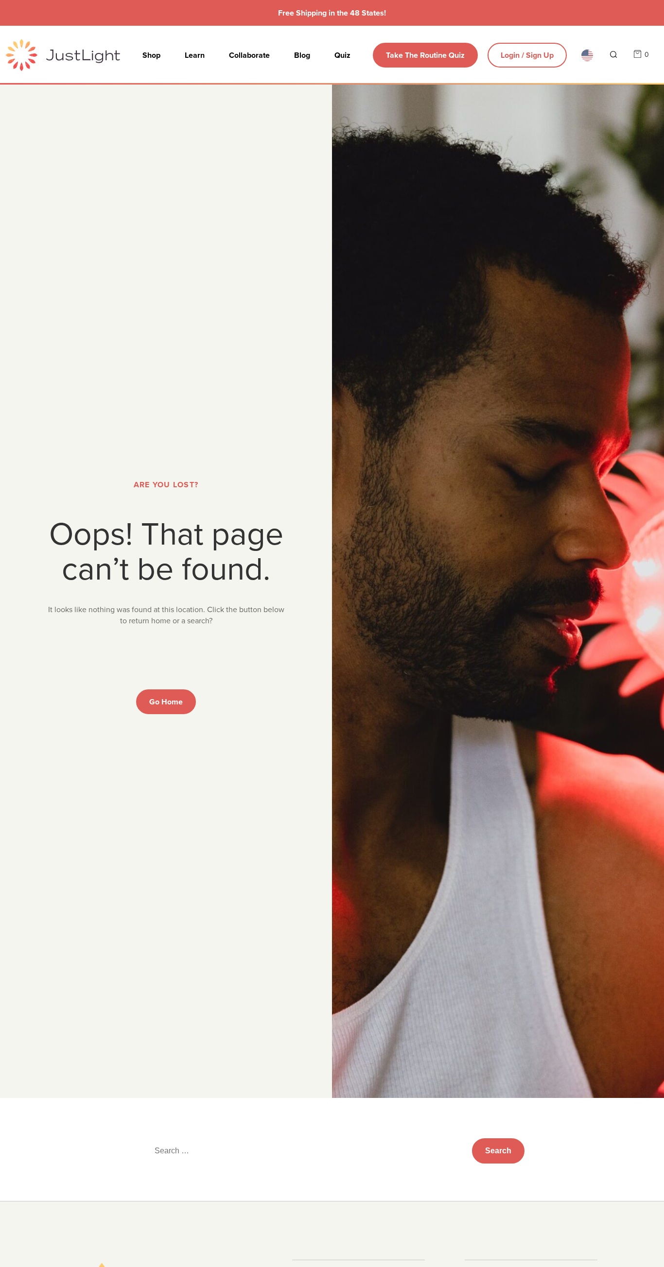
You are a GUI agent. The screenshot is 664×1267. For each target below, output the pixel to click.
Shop (151, 55)
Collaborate (249, 55)
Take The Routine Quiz (425, 55)
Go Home (166, 701)
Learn (195, 55)
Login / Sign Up (527, 55)
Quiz (342, 55)
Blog (302, 55)
